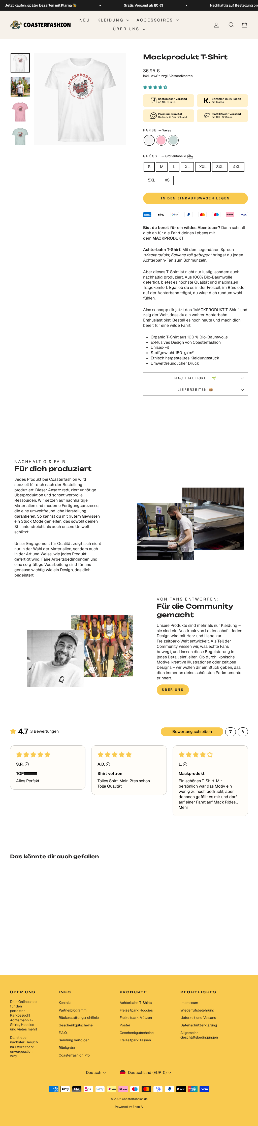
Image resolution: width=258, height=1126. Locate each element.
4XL (236, 166)
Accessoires (156, 20)
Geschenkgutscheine (76, 1025)
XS (167, 180)
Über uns (127, 29)
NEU (84, 20)
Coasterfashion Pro (74, 1055)
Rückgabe (67, 1047)
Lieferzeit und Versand (198, 1017)
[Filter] (230, 731)
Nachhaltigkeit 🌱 (195, 378)
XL (187, 166)
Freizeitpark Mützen (136, 1017)
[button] (155, 87)
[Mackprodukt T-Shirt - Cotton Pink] (37, 945)
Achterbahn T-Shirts (136, 1002)
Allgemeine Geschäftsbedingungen (199, 1035)
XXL (203, 166)
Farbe (157, 130)
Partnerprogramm (72, 1010)
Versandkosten (181, 76)
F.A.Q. (63, 1032)
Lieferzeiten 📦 (195, 389)
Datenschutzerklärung (198, 1025)
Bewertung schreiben (192, 731)
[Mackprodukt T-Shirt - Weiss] (30, 945)
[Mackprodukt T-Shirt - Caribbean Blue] (44, 945)
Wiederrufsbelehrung (197, 1010)
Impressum (189, 1002)
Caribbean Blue (173, 140)
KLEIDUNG (111, 20)
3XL (219, 166)
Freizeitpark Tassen (135, 1040)
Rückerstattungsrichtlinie (79, 1017)
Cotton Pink (161, 140)
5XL (151, 180)
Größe (165, 156)
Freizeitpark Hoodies (136, 1010)
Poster (125, 1025)
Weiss (149, 140)
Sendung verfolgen (74, 1040)
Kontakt (65, 1002)
